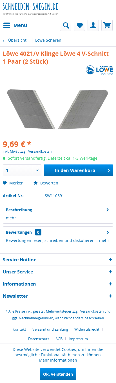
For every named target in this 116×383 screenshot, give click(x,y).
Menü (20, 25)
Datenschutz (38, 338)
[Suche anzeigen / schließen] (65, 25)
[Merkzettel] (79, 25)
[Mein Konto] (93, 25)
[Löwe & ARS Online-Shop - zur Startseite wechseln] (30, 13)
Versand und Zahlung (50, 329)
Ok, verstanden (58, 374)
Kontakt (19, 329)
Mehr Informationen (58, 360)
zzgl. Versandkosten (36, 151)
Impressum (78, 338)
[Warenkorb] (107, 25)
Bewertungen (19, 232)
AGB (59, 338)
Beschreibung (19, 209)
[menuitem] (15, 25)
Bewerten (48, 183)
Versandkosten (92, 311)
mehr (11, 218)
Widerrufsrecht (86, 329)
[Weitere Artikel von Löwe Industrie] (99, 70)
